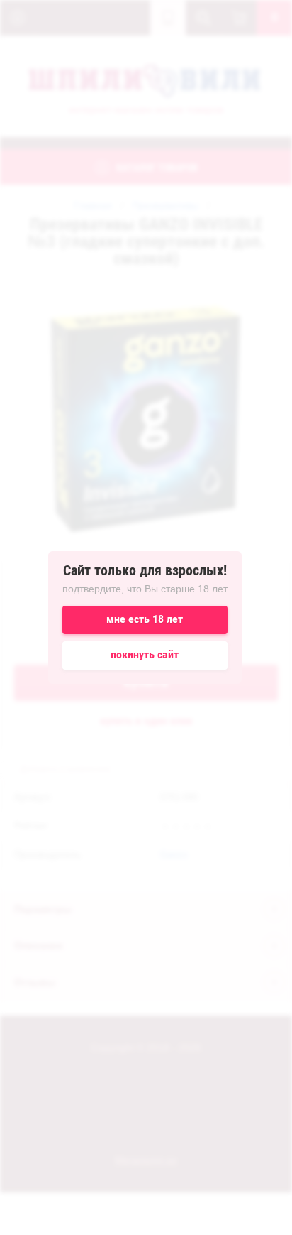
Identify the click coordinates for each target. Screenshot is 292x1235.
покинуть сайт (145, 654)
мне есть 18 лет (144, 619)
